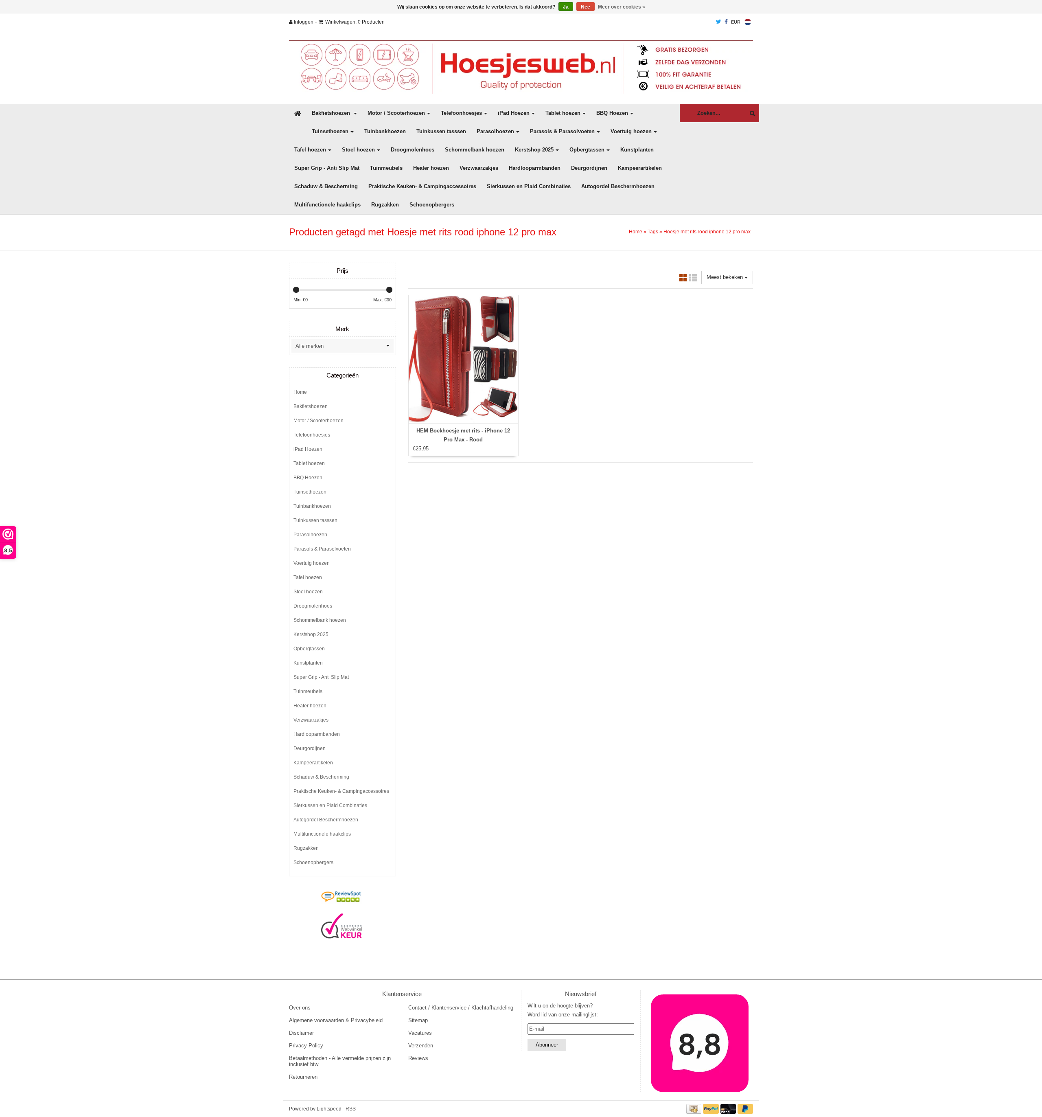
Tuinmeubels (386, 168)
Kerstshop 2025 (534, 150)
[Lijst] (693, 279)
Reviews (418, 1058)
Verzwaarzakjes (479, 168)
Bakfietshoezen (332, 113)
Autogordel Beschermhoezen (618, 186)
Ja (566, 7)
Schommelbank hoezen (474, 150)
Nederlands (747, 22)
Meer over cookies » (621, 7)
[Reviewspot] (341, 897)
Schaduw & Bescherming (326, 186)
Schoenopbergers (431, 205)
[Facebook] (726, 22)
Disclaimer (301, 1033)
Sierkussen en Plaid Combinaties (529, 186)
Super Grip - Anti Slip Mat (326, 168)
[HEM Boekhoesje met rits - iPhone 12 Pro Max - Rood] (463, 359)
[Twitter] (718, 22)
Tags (653, 232)
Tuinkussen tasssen (441, 131)
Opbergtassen (586, 150)
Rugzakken (385, 205)
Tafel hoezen (310, 150)
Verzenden (420, 1045)
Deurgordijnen (589, 168)
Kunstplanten (637, 150)
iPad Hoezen (514, 113)
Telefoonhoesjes (461, 113)
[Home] (521, 67)
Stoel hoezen (358, 150)
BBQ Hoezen (612, 113)
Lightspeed (329, 1109)
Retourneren (303, 1077)
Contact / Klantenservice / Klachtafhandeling (460, 1008)
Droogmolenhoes (412, 150)
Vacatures (420, 1033)
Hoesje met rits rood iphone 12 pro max (707, 232)
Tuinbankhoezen (385, 131)
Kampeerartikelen (640, 168)
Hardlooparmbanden (534, 168)
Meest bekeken (725, 277)
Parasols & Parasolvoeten (562, 131)
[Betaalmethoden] (694, 1109)
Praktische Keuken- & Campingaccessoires (422, 186)
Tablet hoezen (562, 113)
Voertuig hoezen (631, 131)
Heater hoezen (431, 168)
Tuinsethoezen (330, 131)
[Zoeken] (750, 113)
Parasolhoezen (495, 131)
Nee (585, 7)
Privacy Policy (306, 1045)
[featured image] (700, 1043)
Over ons (300, 1008)
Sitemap (418, 1020)
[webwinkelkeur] (341, 926)
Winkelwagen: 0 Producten (355, 22)
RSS (351, 1109)
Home (635, 232)
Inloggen (303, 22)
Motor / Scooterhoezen (396, 113)
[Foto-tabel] (683, 279)
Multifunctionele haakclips (327, 205)
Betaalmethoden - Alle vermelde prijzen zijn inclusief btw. (340, 1061)
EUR (735, 22)
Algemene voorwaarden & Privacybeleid (336, 1020)
